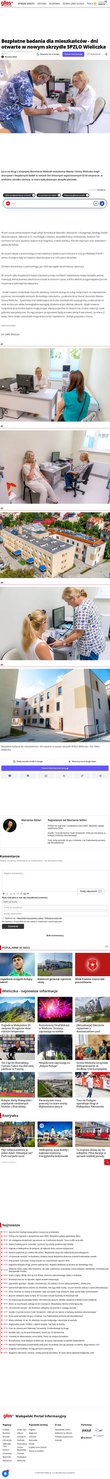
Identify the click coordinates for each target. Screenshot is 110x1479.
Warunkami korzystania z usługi (30, 918)
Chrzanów (7, 1440)
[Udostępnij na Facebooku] (9, 775)
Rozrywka (54, 3)
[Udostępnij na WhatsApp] (45, 775)
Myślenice (7, 1460)
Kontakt (58, 1440)
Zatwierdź (13, 926)
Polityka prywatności (64, 1436)
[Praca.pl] (86, 1430)
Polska (31, 1444)
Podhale (20, 1440)
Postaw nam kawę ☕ (73, 54)
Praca (90, 3)
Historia (41, 3)
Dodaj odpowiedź (88, 891)
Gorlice (6, 1450)
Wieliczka (21, 1460)
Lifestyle (32, 1436)
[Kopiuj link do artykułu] (82, 775)
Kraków (6, 1429)
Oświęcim (21, 1436)
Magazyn (33, 1433)
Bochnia (6, 1433)
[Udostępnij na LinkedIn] (27, 775)
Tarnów (20, 1453)
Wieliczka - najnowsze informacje (30, 991)
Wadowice (21, 1457)
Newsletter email (62, 1429)
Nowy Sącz (22, 1429)
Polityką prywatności (53, 918)
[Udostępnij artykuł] (106, 54)
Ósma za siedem (36, 1451)
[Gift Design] (99, 1437)
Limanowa (7, 1453)
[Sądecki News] (99, 1430)
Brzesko (6, 1436)
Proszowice (22, 1444)
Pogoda (32, 1429)
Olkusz (20, 1433)
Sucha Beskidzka (21, 1448)
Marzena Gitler (11, 57)
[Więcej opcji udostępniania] (100, 775)
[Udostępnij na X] (64, 775)
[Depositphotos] (86, 1437)
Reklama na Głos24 (63, 1433)
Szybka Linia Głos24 (73, 3)
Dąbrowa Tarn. (7, 1445)
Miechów (7, 1457)
